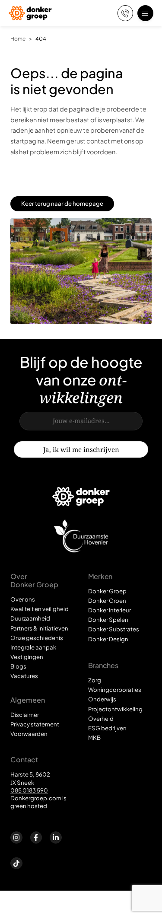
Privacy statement (34, 724)
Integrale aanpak (33, 647)
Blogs (18, 666)
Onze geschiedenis (36, 637)
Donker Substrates (113, 629)
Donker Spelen (108, 619)
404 (40, 38)
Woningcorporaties (114, 689)
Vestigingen (26, 656)
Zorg (94, 680)
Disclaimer (24, 714)
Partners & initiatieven (39, 628)
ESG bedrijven (107, 728)
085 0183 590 (29, 790)
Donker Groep (107, 591)
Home (17, 38)
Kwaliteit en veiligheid (39, 608)
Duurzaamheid (30, 618)
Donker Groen (107, 600)
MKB (94, 737)
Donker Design (108, 639)
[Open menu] (145, 13)
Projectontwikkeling (115, 709)
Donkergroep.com (35, 798)
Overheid (101, 718)
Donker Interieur (109, 610)
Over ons (22, 599)
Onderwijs (102, 699)
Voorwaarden (29, 733)
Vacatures (24, 675)
